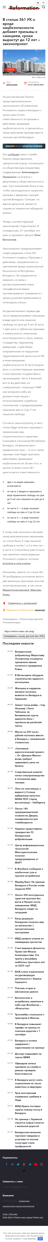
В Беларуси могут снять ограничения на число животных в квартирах (28, 1083)
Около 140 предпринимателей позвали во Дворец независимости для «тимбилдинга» (26, 815)
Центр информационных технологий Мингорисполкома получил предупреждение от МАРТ (29, 854)
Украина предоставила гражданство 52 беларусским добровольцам (28, 834)
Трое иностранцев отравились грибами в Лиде (28, 1096)
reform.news (11, 85)
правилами (24, 1201)
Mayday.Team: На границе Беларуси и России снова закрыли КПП (30, 885)
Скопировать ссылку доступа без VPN (24, 636)
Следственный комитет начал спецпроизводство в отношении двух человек (29, 777)
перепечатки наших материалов (18, 1206)
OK (40, 1239)
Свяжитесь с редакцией (22, 603)
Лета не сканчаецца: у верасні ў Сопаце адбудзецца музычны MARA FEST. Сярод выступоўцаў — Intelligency (30, 795)
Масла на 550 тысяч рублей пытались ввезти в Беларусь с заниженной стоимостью (30, 737)
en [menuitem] (43, 2)
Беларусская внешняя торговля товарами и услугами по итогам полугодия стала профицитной (28, 1139)
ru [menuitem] (38, 2)
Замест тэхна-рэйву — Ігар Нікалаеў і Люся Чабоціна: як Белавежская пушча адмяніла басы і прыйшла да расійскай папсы (30, 715)
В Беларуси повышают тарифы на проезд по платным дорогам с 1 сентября (28, 1029)
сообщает (14, 154)
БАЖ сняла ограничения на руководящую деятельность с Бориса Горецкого (29, 976)
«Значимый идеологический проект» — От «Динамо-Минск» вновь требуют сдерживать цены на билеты (29, 757)
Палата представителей (32, 619)
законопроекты (11, 619)
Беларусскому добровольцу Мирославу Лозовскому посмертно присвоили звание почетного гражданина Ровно (29, 660)
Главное (10, 70)
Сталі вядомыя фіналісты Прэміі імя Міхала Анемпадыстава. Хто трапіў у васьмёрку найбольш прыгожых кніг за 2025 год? (30, 957)
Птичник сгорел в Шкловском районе (26, 990)
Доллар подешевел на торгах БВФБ (28, 1056)
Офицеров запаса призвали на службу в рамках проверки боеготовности (28, 1068)
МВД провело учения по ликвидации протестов (29, 940)
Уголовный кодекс (12, 622)
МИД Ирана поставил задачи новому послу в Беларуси (28, 1109)
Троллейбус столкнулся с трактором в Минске (29, 1016)
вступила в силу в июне (17, 563)
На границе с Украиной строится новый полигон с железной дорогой (29, 1123)
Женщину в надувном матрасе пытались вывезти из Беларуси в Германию (28, 693)
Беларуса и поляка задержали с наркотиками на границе (29, 1044)
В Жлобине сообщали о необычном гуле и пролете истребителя (29, 872)
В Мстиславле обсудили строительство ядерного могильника (29, 679)
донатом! (40, 610)
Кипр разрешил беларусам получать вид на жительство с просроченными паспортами (29, 925)
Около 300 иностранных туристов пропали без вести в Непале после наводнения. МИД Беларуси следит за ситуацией (29, 904)
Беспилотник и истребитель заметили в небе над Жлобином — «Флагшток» (29, 1003)
